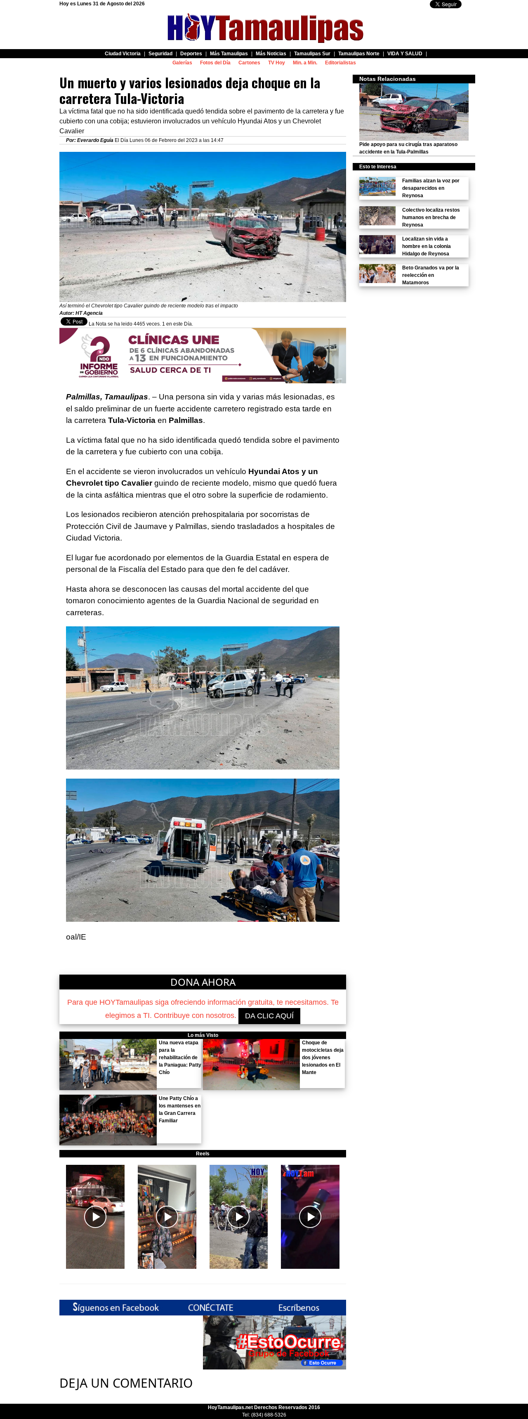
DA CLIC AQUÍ (269, 1016)
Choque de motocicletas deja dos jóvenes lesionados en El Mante (323, 1057)
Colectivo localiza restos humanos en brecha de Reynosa (431, 217)
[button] (95, 1217)
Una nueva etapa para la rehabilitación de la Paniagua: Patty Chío (180, 1057)
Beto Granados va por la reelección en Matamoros (430, 275)
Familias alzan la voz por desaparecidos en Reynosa (431, 188)
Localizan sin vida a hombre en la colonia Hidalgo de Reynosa (426, 246)
